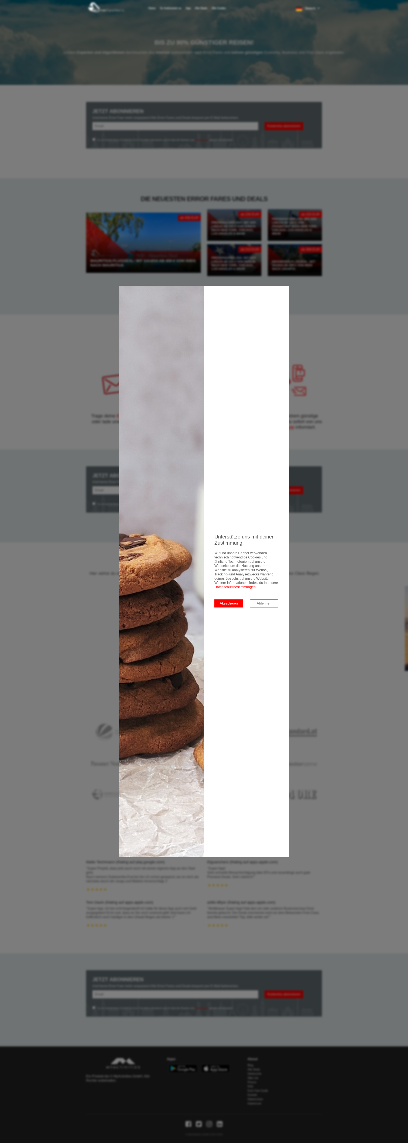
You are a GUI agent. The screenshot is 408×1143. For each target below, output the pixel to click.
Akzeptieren (229, 603)
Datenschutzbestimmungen (235, 587)
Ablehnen (264, 603)
